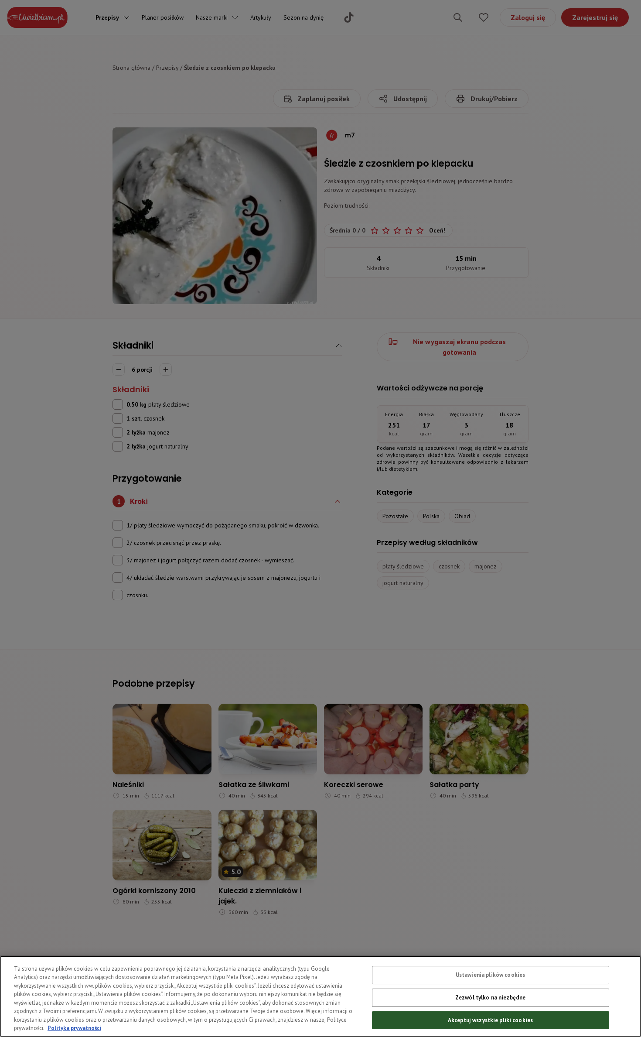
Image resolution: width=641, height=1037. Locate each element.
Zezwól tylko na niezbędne (490, 997)
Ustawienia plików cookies (490, 975)
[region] (320, 996)
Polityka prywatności (74, 1028)
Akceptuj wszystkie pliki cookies (490, 1019)
